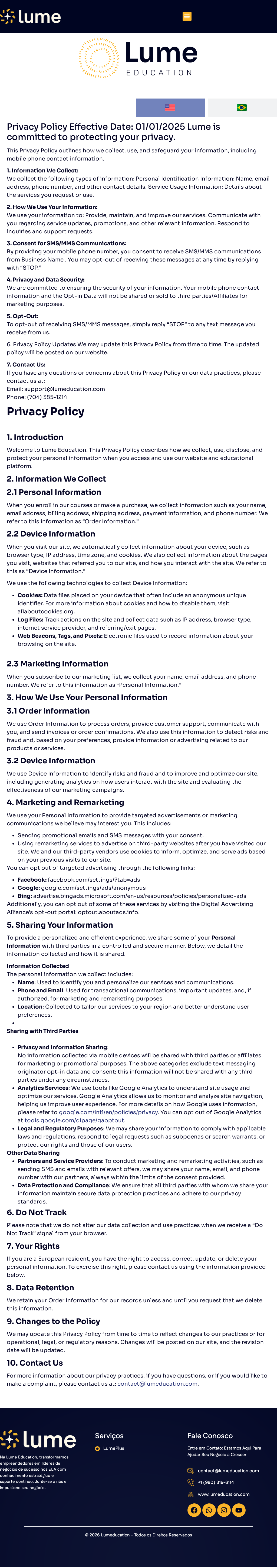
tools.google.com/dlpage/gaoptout (74, 1120)
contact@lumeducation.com (157, 1383)
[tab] (170, 108)
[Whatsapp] (209, 1510)
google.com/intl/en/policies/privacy (108, 1112)
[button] (187, 16)
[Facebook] (194, 1510)
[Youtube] (239, 1510)
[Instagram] (224, 1510)
